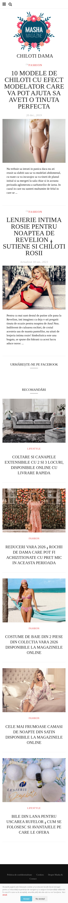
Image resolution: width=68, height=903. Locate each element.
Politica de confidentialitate (19, 874)
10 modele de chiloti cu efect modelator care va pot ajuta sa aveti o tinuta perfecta (34, 89)
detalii (4, 894)
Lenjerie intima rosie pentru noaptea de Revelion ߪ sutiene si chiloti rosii (34, 236)
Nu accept (40, 898)
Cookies (40, 874)
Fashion (35, 65)
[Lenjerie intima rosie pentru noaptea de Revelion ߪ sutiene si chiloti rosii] (34, 288)
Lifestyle (34, 449)
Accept (26, 898)
